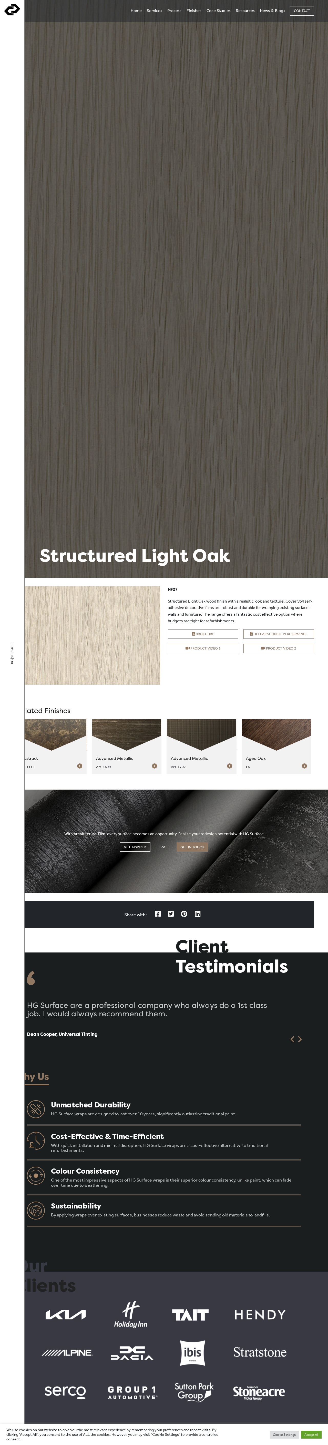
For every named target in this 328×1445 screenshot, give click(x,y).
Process (174, 10)
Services (154, 10)
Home (136, 10)
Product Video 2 (280, 648)
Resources (245, 10)
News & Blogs (272, 10)
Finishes (194, 10)
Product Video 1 (205, 648)
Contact (302, 10)
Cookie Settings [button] (284, 1435)
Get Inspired (135, 847)
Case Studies (219, 10)
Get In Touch (192, 847)
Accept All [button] (311, 1435)
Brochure (204, 634)
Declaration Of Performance (280, 634)
